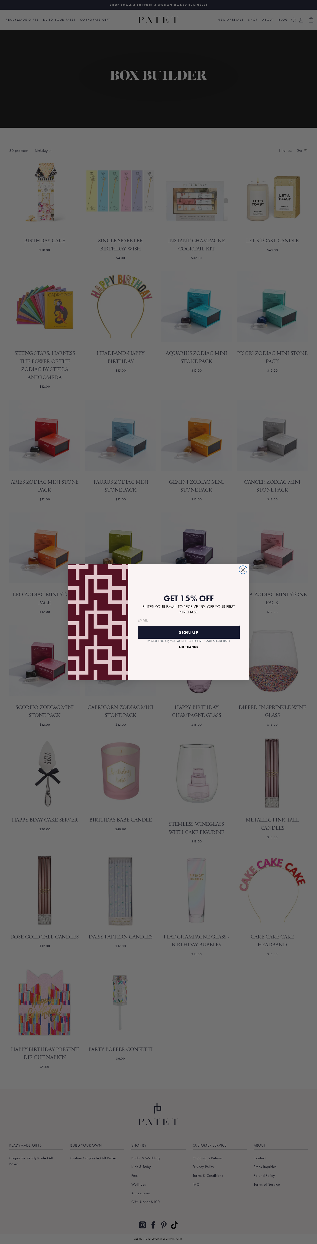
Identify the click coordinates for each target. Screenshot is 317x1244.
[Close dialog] (243, 570)
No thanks (188, 647)
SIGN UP (188, 632)
